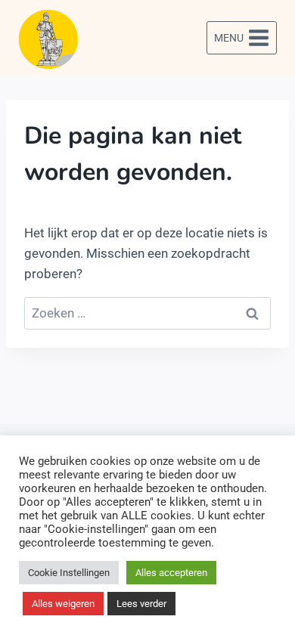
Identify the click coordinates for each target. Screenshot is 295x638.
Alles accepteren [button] (171, 572)
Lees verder (141, 603)
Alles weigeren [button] (63, 603)
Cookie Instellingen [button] (69, 572)
